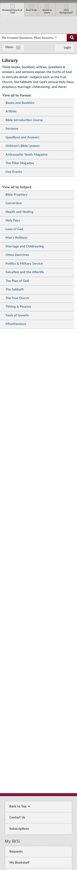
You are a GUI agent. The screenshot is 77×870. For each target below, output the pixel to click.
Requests (15, 851)
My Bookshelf (19, 862)
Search (72, 38)
